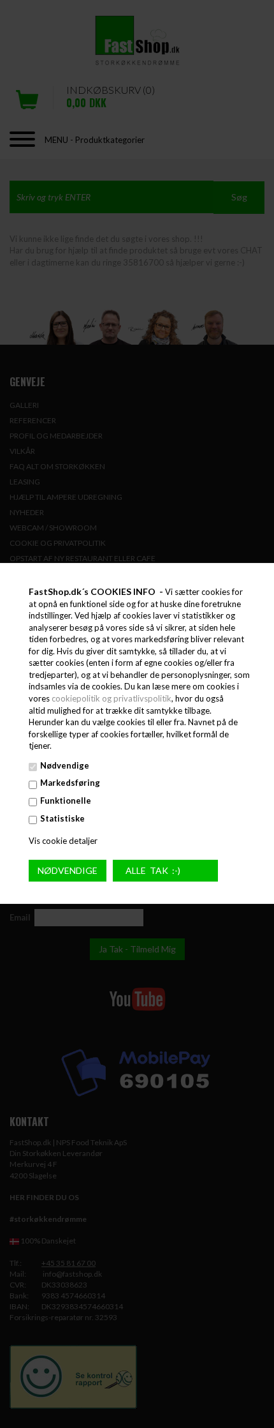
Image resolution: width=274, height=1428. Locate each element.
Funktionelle (65, 800)
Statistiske (62, 818)
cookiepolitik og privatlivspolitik (111, 698)
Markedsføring (70, 783)
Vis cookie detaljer (63, 841)
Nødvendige (64, 765)
